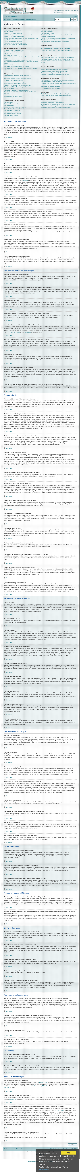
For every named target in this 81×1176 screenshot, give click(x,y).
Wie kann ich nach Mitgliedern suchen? (51, 73)
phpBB (34, 1151)
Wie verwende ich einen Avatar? (12, 65)
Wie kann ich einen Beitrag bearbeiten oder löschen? (17, 77)
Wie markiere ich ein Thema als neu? (13, 96)
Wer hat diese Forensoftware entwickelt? (51, 101)
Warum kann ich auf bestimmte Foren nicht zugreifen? (18, 85)
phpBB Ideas (13, 1099)
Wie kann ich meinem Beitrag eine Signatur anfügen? (17, 78)
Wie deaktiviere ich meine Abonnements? (51, 88)
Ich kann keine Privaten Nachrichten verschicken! (53, 47)
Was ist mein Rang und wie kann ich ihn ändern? (16, 66)
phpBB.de (28, 332)
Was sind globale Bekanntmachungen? (14, 108)
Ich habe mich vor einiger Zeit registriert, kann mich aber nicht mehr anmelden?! (21, 39)
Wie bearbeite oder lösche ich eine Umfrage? (15, 83)
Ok (68, 1152)
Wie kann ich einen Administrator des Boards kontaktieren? (56, 107)
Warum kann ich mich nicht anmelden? (14, 36)
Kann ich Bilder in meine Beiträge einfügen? (15, 107)
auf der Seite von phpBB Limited (39, 1086)
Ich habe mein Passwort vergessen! (13, 41)
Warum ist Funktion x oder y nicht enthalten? (52, 102)
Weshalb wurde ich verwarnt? (11, 88)
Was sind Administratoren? (48, 30)
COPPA (25, 180)
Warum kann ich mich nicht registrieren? (14, 33)
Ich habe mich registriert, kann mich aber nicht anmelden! (18, 35)
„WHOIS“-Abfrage (60, 1110)
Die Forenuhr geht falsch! (10, 55)
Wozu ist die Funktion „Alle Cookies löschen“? (15, 44)
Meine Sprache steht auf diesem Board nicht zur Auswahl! (18, 60)
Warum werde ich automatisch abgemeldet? (15, 43)
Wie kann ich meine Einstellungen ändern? (14, 50)
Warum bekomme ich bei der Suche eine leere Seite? (54, 71)
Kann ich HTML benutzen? (11, 103)
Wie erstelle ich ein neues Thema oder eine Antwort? (17, 75)
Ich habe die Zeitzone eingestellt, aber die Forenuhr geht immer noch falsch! (21, 57)
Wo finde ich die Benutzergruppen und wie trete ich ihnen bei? (56, 35)
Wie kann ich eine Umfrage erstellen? (13, 80)
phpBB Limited (15, 332)
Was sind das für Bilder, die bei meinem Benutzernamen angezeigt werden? (21, 62)
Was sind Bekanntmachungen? (12, 110)
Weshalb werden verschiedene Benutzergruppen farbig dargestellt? (58, 38)
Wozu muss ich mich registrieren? (12, 30)
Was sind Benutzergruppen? (48, 33)
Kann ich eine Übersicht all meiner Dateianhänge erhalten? (56, 95)
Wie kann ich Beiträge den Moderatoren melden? (16, 90)
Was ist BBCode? (8, 102)
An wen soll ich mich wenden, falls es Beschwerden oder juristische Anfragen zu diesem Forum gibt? (58, 105)
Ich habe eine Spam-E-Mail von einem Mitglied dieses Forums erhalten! (56, 51)
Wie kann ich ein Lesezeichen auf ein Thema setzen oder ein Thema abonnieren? (58, 84)
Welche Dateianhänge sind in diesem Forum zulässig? (55, 93)
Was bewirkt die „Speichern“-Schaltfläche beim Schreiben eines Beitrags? (20, 92)
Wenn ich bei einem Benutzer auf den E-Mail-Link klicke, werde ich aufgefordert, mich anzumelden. (21, 69)
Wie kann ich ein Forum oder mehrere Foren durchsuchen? (56, 68)
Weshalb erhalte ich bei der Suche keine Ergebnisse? (54, 69)
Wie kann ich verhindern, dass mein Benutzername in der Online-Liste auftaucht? (20, 52)
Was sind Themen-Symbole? (11, 115)
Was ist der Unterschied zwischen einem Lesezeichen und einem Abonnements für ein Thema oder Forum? (57, 80)
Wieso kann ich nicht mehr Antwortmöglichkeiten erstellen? (19, 82)
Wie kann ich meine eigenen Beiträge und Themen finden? (55, 74)
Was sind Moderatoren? (47, 31)
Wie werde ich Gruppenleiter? (48, 36)
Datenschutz (44, 1169)
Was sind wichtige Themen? (11, 112)
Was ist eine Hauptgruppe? (48, 39)
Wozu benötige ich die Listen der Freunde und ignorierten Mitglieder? (58, 57)
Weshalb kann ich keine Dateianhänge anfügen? (16, 86)
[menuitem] (15, 16)
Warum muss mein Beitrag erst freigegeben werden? (17, 95)
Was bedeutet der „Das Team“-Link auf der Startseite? (55, 41)
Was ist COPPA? (8, 31)
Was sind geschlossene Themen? (12, 113)
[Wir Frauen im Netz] (18, 10)
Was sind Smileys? (9, 105)
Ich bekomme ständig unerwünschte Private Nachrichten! (55, 48)
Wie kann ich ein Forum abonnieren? (50, 86)
